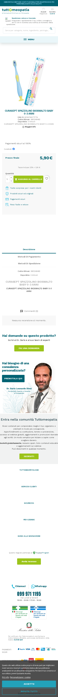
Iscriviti (29, 456)
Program (45, 553)
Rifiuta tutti (29, 691)
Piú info (5, 677)
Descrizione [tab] (29, 249)
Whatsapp (41, 586)
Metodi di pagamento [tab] (29, 256)
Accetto (29, 684)
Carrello (52, 11)
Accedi (43, 11)
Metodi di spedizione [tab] (29, 263)
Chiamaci (20, 586)
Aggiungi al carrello (28, 179)
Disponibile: (22, 122)
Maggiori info (29, 127)
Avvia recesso (29, 561)
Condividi (14, 150)
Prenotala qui (13, 378)
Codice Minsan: (24, 119)
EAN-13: (21, 117)
